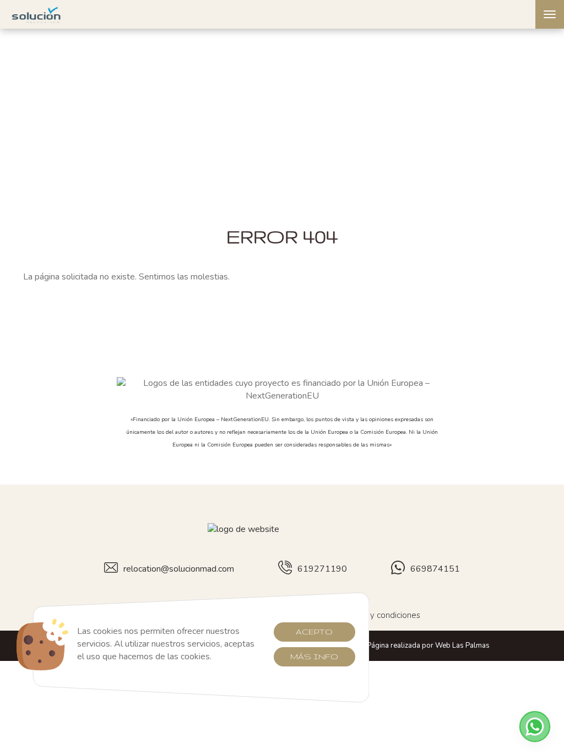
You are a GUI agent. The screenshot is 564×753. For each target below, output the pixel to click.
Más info (314, 656)
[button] (535, 727)
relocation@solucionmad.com (178, 569)
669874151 (435, 569)
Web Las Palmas (462, 645)
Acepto (314, 631)
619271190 (322, 569)
